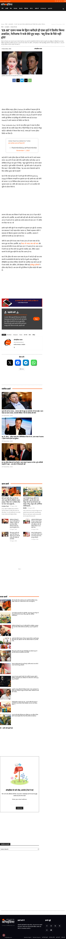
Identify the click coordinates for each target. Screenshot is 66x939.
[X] (61, 1)
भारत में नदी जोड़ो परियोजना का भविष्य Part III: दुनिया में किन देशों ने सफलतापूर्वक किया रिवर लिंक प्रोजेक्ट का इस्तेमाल (25, 715)
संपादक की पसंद (14, 27)
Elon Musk (9, 334)
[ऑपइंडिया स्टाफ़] (8, 343)
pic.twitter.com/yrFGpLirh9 (16, 143)
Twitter (20, 334)
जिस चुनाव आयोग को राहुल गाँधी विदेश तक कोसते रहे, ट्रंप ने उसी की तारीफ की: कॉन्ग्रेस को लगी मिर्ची (15, 536)
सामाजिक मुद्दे (26, 495)
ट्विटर (30, 334)
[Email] (26, 80)
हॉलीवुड (34, 334)
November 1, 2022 (22, 150)
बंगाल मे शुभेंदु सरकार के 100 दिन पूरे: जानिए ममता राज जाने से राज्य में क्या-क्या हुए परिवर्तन (36, 535)
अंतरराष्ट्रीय (10, 24)
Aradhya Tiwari (5, 506)
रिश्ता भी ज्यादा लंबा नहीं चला (29, 243)
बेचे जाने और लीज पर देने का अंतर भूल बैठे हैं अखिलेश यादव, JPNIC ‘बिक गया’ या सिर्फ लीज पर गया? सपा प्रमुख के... (11, 501)
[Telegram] (22, 80)
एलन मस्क (25, 334)
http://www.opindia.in (19, 342)
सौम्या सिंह (24, 508)
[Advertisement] (10, 554)
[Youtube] (65, 1)
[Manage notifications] (3, 935)
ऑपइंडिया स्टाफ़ (38, 48)
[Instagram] (57, 1)
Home (2, 24)
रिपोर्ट (6, 24)
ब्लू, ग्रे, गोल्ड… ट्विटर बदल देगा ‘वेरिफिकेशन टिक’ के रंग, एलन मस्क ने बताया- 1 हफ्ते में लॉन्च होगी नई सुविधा (23, 437)
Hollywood (15, 334)
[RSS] (59, 1)
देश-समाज (3, 495)
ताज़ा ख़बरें (3, 596)
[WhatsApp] (63, 1)
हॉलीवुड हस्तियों (34, 265)
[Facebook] (55, 1)
